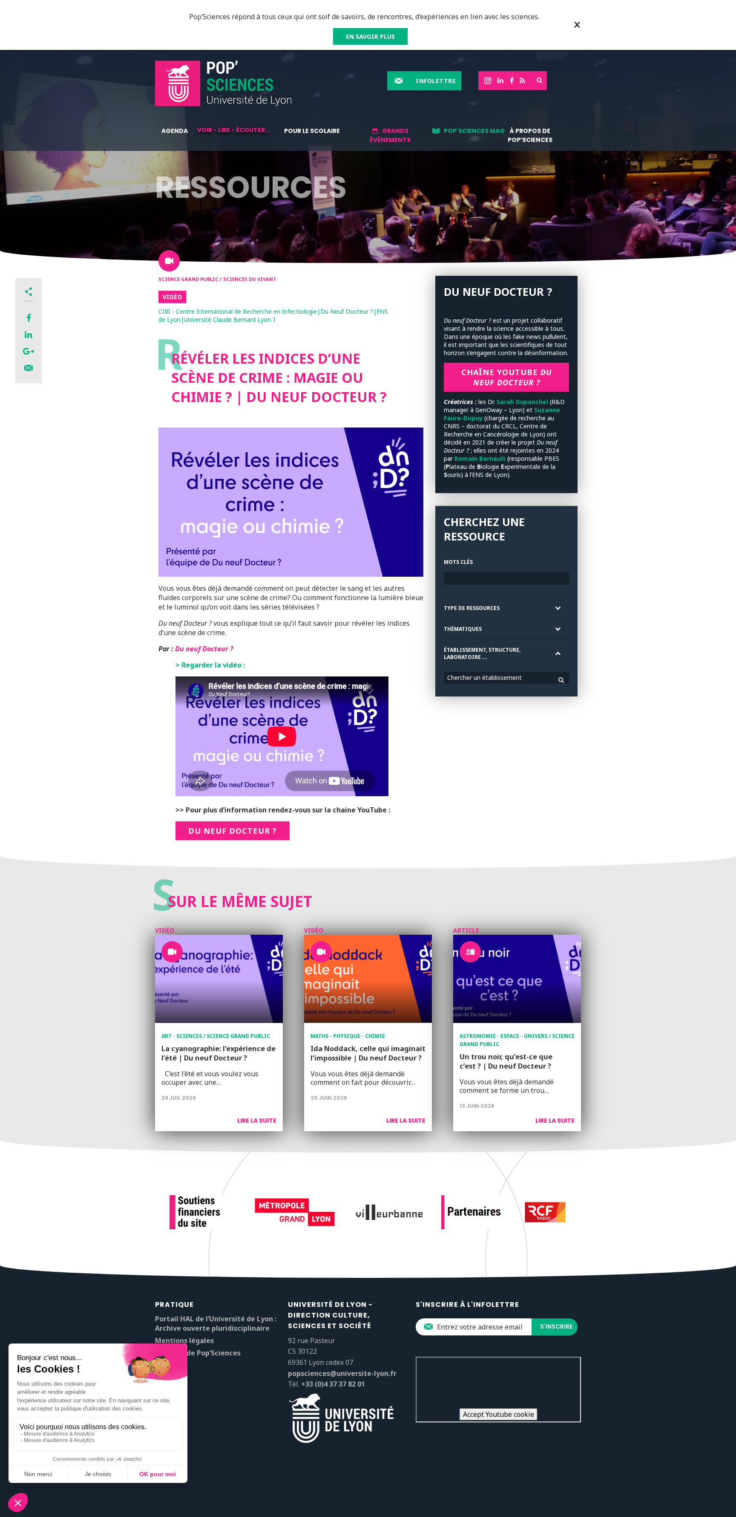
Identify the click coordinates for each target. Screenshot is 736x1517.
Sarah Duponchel (522, 402)
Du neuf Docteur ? (204, 648)
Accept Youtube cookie (498, 1414)
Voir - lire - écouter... (233, 130)
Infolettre (436, 81)
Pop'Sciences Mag (474, 131)
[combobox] (506, 678)
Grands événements (390, 135)
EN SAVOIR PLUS (370, 36)
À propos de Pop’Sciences (530, 135)
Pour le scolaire (312, 131)
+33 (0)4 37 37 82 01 (333, 1384)
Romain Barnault (479, 458)
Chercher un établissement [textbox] (484, 677)
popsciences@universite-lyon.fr (342, 1373)
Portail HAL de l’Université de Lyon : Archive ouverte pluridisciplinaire (215, 1323)
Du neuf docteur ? (232, 831)
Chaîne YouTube (506, 377)
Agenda (174, 131)
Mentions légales (184, 1340)
